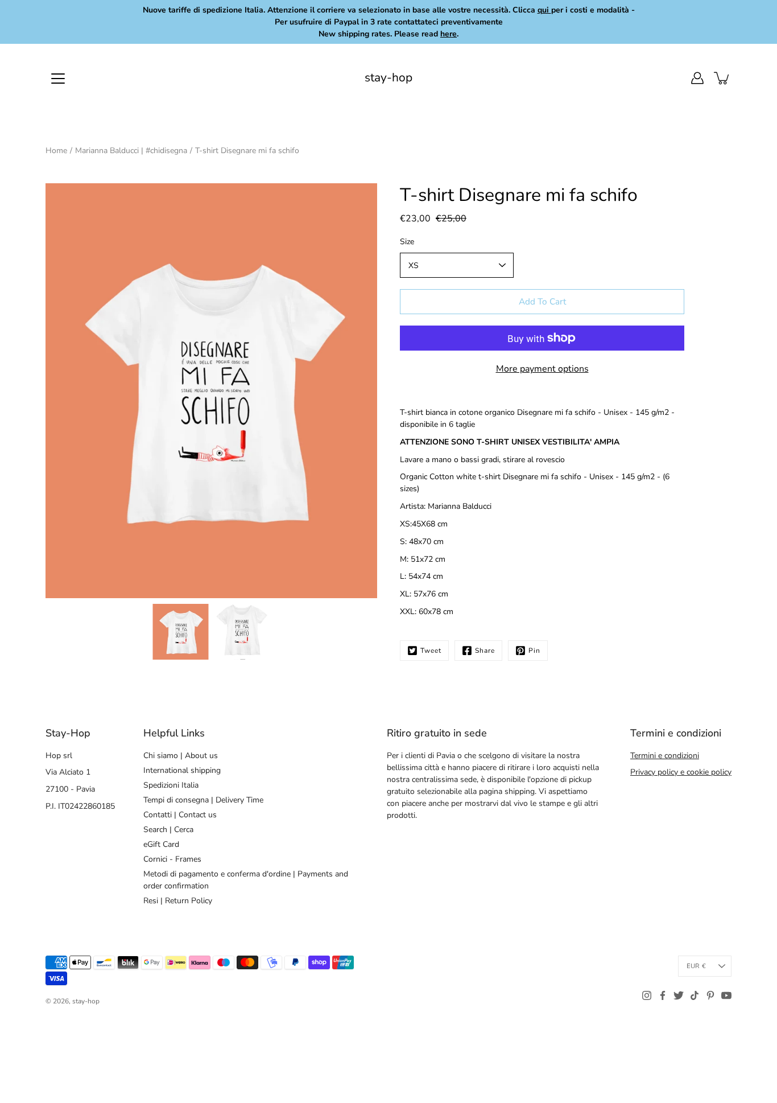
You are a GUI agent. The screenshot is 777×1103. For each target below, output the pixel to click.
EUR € (696, 966)
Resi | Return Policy (177, 900)
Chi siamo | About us (180, 755)
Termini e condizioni (664, 755)
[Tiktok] (694, 995)
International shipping (182, 770)
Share (485, 650)
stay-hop (388, 78)
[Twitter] (678, 995)
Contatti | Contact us (180, 814)
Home (56, 150)
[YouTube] (726, 995)
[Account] (697, 78)
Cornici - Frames (172, 859)
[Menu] (58, 78)
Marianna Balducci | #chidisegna (131, 150)
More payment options (542, 369)
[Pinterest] (710, 995)
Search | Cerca (168, 829)
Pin (534, 650)
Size (407, 241)
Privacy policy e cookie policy (680, 772)
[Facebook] (663, 995)
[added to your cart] (722, 78)
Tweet (430, 650)
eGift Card (161, 844)
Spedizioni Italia (171, 785)
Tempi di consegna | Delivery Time (203, 800)
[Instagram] (647, 995)
